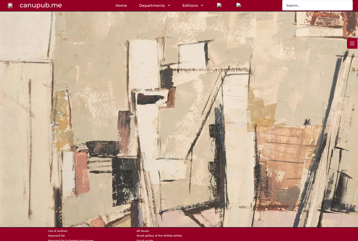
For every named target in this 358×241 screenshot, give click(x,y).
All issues (143, 231)
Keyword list (56, 235)
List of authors (57, 231)
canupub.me (41, 5)
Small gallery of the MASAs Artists (159, 235)
